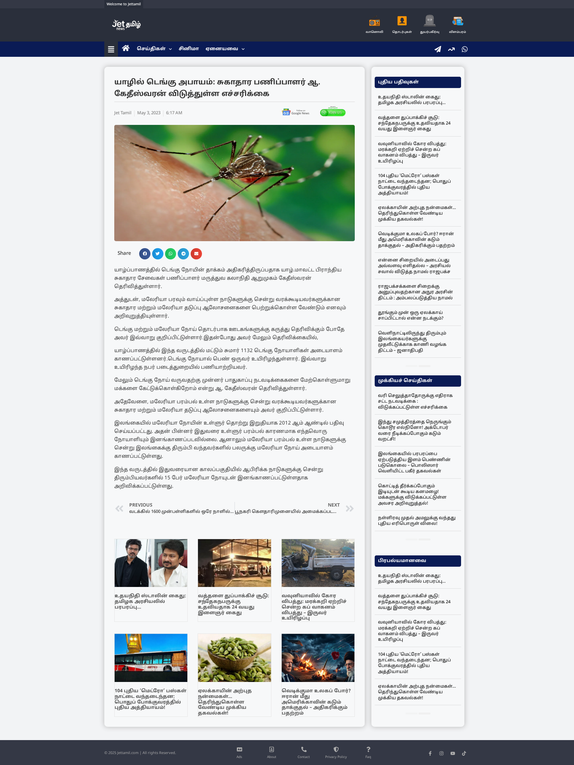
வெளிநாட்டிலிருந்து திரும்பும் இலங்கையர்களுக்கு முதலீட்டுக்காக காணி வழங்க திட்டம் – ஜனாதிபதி (412, 342)
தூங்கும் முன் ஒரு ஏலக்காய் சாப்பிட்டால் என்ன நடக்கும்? (410, 315)
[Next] (424, 366)
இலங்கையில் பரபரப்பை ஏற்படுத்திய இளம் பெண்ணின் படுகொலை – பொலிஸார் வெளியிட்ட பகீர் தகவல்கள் (414, 462)
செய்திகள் (151, 49)
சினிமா (189, 49)
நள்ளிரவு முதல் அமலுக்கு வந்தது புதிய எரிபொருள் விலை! (417, 521)
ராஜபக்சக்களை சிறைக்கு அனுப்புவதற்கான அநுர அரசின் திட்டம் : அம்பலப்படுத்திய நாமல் (415, 292)
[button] (144, 253)
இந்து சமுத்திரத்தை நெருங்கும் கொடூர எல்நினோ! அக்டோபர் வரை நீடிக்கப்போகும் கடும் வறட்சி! (414, 431)
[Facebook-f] (430, 753)
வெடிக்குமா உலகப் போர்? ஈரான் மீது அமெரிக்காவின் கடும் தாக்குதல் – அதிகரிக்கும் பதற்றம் (316, 702)
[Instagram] (441, 753)
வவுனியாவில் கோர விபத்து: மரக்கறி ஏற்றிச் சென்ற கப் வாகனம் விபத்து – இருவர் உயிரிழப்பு (314, 607)
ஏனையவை (222, 49)
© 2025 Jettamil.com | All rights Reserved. (140, 753)
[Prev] (412, 366)
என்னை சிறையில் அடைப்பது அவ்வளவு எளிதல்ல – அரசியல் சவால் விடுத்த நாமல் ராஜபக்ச (414, 266)
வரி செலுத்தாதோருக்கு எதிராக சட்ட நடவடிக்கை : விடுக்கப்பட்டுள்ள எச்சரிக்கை (415, 401)
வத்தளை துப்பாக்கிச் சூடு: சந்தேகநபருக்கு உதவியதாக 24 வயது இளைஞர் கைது (233, 604)
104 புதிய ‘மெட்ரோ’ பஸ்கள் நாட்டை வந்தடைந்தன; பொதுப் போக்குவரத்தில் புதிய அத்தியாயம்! (150, 699)
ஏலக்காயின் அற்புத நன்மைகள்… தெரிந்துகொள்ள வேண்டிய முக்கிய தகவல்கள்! (225, 702)
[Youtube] (452, 753)
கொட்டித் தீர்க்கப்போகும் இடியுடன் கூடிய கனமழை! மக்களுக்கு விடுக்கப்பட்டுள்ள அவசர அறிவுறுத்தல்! (412, 495)
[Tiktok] (464, 753)
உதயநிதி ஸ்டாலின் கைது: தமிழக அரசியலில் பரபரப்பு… (150, 601)
